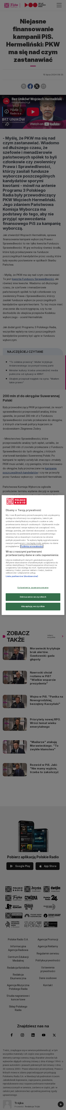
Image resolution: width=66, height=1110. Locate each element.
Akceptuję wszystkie (33, 606)
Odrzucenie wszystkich (33, 597)
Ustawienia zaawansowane (32, 587)
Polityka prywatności (32, 546)
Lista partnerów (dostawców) (22, 576)
